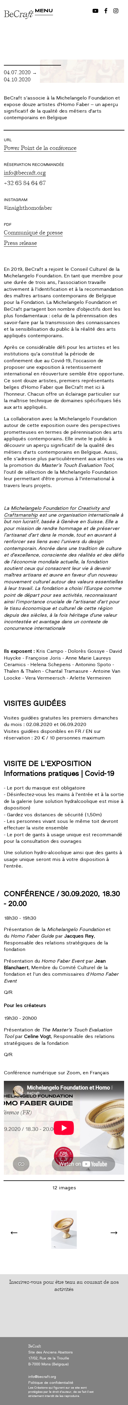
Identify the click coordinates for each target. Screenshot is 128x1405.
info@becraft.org (25, 172)
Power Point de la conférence (40, 147)
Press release (20, 242)
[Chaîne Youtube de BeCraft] (95, 11)
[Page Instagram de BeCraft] (115, 11)
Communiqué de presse (33, 232)
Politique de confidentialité (50, 1382)
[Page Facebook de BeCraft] (105, 11)
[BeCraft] (19, 32)
